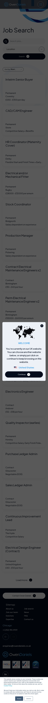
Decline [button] (28, 698)
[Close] (41, 325)
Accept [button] (19, 698)
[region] (24, 359)
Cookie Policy (8, 685)
